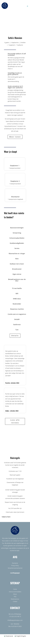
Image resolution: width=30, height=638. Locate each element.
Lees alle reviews (15, 421)
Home (15, 589)
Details (15, 336)
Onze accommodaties (15, 592)
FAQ (15, 596)
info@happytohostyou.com (15, 620)
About (15, 594)
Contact (15, 601)
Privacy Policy (15, 565)
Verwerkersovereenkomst (15, 568)
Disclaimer (15, 563)
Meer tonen (15, 137)
